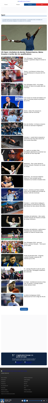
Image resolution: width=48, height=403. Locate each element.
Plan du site (26, 385)
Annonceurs (3, 379)
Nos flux (25, 383)
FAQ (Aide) (3, 387)
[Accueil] (24, 1)
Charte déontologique (28, 391)
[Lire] (24, 400)
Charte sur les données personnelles (8, 393)
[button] (44, 400)
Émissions (30, 4)
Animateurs (3, 381)
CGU (25, 387)
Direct (42, 4)
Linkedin (12, 375)
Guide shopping (27, 379)
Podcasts (18, 4)
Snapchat (10, 375)
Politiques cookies (27, 389)
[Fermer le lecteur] (46, 400)
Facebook (6, 375)
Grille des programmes (28, 377)
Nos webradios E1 (4, 385)
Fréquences (3, 383)
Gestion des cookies (5, 391)
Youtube (8, 375)
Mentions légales (4, 389)
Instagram (4, 375)
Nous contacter (4, 377)
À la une (5, 4)
